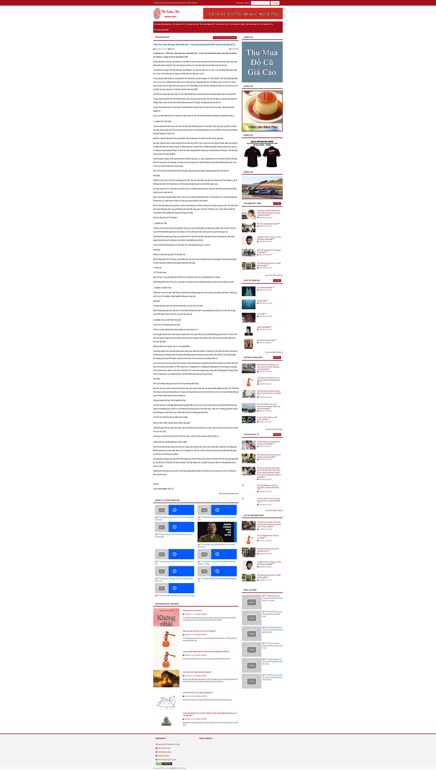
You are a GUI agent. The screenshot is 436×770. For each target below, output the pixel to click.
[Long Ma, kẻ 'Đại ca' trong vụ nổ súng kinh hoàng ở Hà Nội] (248, 240)
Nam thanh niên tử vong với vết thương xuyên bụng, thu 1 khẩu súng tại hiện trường (268, 406)
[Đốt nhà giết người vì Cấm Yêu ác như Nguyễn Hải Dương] (174, 510)
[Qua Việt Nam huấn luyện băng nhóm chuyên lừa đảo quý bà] (248, 458)
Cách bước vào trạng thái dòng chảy (195, 672)
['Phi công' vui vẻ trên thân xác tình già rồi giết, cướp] (217, 510)
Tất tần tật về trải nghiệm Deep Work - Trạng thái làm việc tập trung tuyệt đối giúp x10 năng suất (269, 524)
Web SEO (173, 768)
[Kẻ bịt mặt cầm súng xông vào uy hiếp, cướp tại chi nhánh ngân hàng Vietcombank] (248, 368)
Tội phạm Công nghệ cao (162, 24)
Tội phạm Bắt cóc (266, 24)
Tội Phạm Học (226, 37)
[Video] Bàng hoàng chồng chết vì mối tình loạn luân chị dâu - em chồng (272, 598)
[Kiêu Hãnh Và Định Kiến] (248, 344)
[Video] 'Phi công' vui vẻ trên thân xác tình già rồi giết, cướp (272, 614)
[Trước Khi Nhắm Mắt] (248, 291)
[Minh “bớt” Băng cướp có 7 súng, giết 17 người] (248, 254)
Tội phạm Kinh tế (178, 24)
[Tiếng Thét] (248, 304)
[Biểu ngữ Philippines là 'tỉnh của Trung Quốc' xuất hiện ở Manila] (248, 489)
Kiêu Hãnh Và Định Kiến (264, 340)
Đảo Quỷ (260, 314)
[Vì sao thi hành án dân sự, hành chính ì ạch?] (248, 421)
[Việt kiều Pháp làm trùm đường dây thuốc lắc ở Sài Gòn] (248, 445)
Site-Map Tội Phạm (163, 756)
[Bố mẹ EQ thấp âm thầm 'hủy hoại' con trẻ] (248, 539)
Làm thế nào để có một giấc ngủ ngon (196, 693)
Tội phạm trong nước (253, 357)
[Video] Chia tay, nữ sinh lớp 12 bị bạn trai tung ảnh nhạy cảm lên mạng (272, 677)
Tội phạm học (157, 3)
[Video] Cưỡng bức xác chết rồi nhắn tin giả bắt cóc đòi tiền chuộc (272, 661)
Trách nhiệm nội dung (164, 752)
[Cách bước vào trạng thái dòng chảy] (166, 679)
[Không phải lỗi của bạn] (166, 617)
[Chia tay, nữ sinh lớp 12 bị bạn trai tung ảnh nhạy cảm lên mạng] (251, 681)
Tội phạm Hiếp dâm (192, 24)
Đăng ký (247, 3)
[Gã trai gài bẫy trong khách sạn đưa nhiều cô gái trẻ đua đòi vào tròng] (248, 394)
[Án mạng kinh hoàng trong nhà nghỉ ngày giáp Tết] (217, 571)
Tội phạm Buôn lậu (252, 24)
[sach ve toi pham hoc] (243, 13)
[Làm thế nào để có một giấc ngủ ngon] (166, 699)
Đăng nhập (239, 3)
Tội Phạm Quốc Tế (251, 434)
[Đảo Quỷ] (248, 317)
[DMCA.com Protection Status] (173, 763)
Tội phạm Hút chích (222, 24)
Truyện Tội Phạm (192, 3)
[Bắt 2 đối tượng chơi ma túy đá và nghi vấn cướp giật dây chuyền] (251, 633)
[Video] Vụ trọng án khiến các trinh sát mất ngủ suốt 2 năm (272, 645)
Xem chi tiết (202, 614)
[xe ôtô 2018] (262, 188)
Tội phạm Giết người (237, 24)
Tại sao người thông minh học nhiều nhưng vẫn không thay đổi (204, 651)
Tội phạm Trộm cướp (207, 24)
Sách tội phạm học (180, 3)
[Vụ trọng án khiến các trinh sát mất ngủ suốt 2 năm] (174, 554)
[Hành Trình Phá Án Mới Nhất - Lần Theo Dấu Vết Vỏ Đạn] (217, 532)
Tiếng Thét (260, 301)
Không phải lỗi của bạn (191, 610)
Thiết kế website (162, 760)
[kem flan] (262, 111)
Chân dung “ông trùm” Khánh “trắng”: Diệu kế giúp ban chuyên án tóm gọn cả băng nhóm (269, 213)
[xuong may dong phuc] (262, 154)
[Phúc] (248, 227)
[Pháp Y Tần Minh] (248, 331)
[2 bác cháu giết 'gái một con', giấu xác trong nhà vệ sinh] (174, 571)
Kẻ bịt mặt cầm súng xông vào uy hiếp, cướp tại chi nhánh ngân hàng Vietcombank (268, 367)
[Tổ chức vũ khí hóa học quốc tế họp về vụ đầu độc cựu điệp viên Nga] (248, 502)
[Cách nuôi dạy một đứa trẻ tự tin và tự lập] (166, 638)
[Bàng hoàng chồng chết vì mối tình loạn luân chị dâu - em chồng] (217, 554)
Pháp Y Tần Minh (262, 327)
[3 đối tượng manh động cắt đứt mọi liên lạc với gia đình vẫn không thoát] (248, 381)
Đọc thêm (277, 203)
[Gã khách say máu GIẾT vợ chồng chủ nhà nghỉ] (174, 588)
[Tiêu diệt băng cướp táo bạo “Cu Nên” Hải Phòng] (248, 267)
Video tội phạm (168, 3)
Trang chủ (217, 37)
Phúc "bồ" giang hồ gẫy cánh (266, 224)
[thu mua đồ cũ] (262, 62)
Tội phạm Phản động (161, 30)
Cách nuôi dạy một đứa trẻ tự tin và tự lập (198, 631)
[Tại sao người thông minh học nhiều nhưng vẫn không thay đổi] (166, 658)
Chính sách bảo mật (163, 748)
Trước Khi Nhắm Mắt (263, 288)
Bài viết (233, 37)
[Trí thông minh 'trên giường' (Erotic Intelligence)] (248, 552)
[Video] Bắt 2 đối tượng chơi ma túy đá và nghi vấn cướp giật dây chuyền (272, 630)
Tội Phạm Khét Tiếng (252, 203)
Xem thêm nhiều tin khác (274, 275)
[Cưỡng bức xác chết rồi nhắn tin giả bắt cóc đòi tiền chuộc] (174, 527)
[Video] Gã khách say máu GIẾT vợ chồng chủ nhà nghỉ (174, 595)
